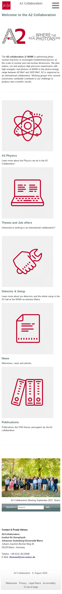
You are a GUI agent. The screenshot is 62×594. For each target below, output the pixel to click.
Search (11, 507)
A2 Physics (9, 155)
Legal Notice (35, 583)
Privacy (23, 583)
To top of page (31, 587)
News (5, 358)
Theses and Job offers (17, 222)
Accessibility (49, 583)
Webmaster (11, 583)
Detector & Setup (13, 291)
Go (47, 507)
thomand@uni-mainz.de (22, 557)
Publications (10, 422)
